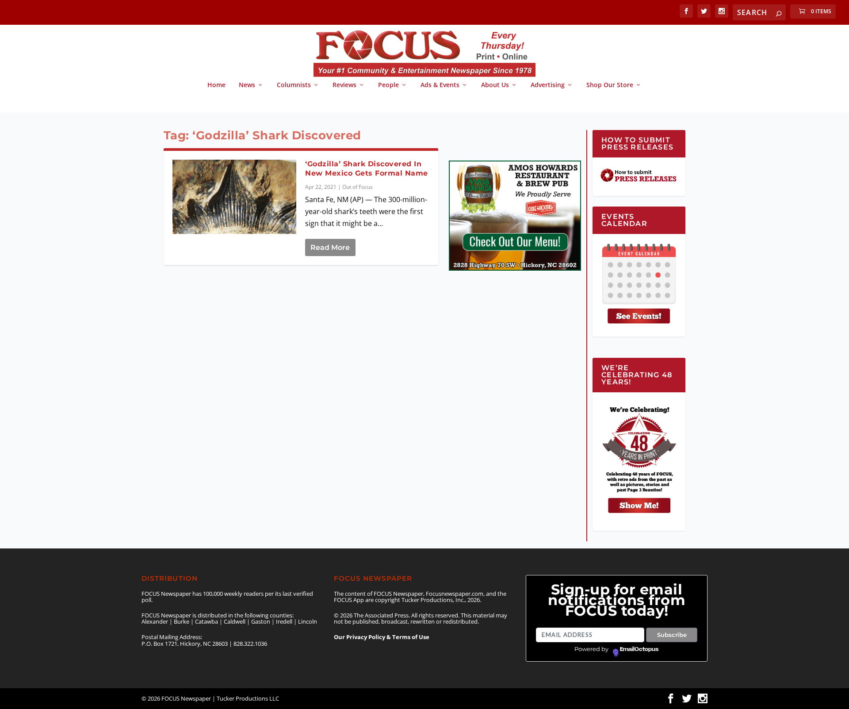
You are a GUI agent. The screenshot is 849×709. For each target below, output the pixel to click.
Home (216, 85)
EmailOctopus (639, 649)
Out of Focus (357, 187)
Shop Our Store (609, 85)
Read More (330, 247)
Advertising (548, 85)
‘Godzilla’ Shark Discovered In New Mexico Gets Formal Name (366, 168)
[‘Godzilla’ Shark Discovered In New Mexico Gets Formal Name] (234, 197)
